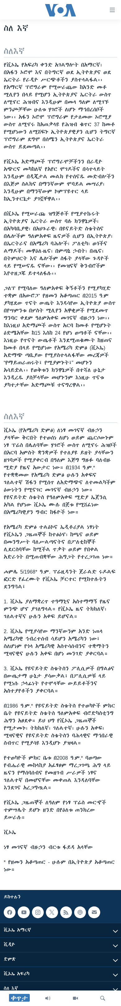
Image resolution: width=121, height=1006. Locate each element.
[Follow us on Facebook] (10, 912)
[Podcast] (80, 912)
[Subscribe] (94, 912)
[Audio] (47, 998)
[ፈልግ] (102, 998)
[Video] (75, 998)
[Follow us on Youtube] (23, 912)
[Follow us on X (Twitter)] (52, 912)
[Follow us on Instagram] (38, 912)
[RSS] (66, 912)
